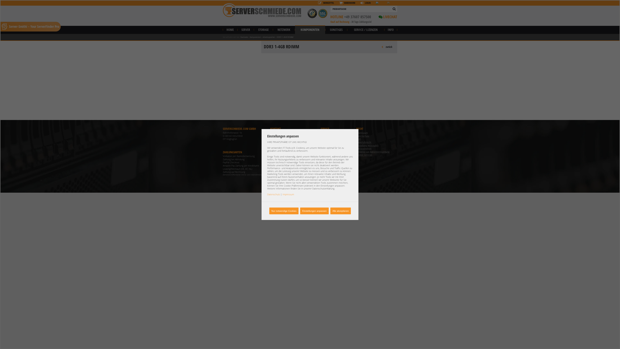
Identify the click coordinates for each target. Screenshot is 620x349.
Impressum (288, 194)
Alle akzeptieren (340, 211)
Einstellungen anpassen (314, 211)
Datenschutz (273, 194)
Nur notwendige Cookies (283, 211)
